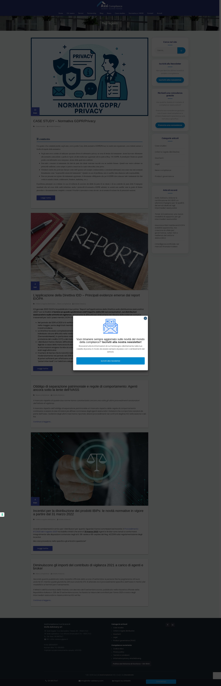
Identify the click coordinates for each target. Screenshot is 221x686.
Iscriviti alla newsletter (110, 361)
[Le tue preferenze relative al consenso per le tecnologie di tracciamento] (2, 514)
